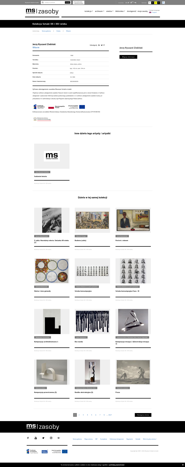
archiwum (99, 11)
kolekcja (88, 11)
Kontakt (138, 439)
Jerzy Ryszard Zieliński (44, 44)
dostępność (131, 11)
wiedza (109, 11)
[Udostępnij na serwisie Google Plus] (99, 45)
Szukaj (67, 2)
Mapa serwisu (88, 439)
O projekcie (103, 439)
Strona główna (46, 31)
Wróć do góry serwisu (150, 439)
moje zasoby (143, 11)
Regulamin (130, 439)
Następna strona (143, 415)
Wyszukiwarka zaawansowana (78, 2)
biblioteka (119, 11)
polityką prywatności (116, 465)
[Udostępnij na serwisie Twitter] (102, 45)
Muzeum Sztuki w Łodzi (32, 2)
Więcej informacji (128, 57)
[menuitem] (89, 11)
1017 (110, 415)
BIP (96, 439)
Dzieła (59, 31)
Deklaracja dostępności (117, 439)
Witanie (68, 31)
